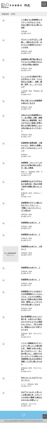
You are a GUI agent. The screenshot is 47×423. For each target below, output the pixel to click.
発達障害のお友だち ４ (30, 223)
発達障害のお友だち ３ (30, 234)
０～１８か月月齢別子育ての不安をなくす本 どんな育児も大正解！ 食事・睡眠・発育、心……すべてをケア (31, 82)
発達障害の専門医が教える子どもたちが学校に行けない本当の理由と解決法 (31, 61)
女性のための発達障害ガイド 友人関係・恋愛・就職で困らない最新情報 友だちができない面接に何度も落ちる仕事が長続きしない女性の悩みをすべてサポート (31, 123)
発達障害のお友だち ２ (30, 267)
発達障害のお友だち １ (30, 279)
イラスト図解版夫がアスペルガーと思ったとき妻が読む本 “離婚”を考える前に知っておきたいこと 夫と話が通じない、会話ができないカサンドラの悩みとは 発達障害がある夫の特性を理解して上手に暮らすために (32, 353)
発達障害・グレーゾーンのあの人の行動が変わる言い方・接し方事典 (31, 165)
